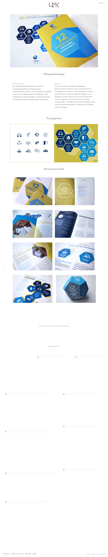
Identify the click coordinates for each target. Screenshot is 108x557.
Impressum (94, 554)
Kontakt (28, 554)
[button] (105, 554)
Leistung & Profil (17, 554)
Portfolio (6, 554)
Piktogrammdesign (65, 326)
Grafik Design (57, 326)
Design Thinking (50, 326)
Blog (34, 554)
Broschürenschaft (42, 326)
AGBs (88, 554)
